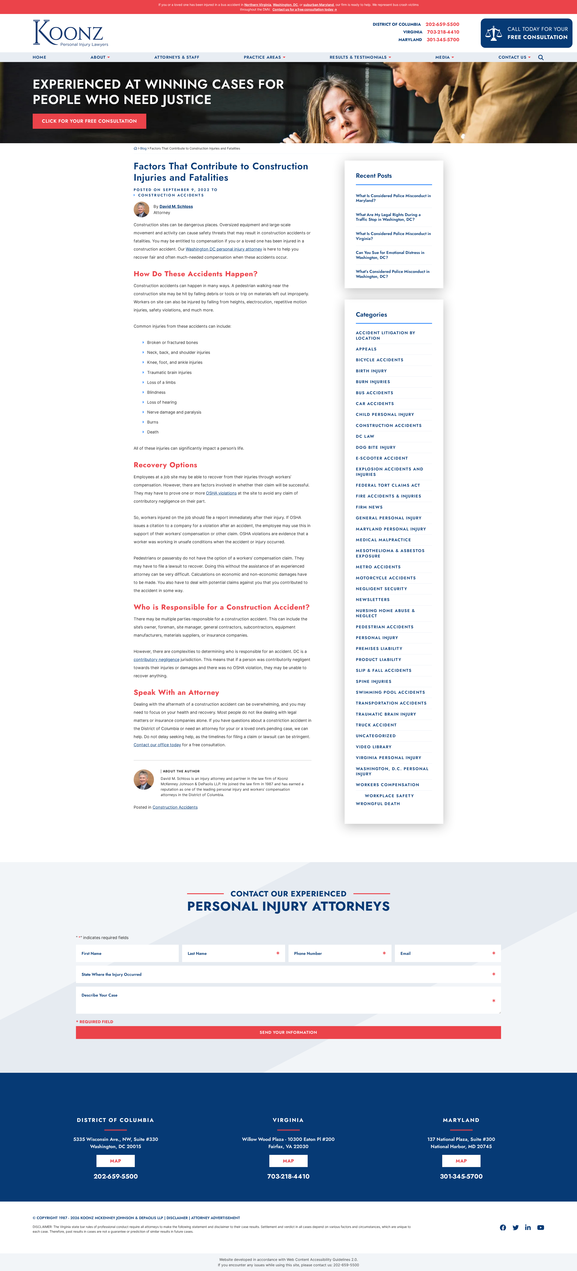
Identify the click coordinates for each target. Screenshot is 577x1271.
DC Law (365, 436)
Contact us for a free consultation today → (304, 9)
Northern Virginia (257, 5)
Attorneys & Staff (176, 57)
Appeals (366, 349)
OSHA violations (221, 493)
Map (115, 1161)
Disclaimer (177, 1217)
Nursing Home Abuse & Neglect (385, 613)
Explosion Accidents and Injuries (390, 471)
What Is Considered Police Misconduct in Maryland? (393, 198)
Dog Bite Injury (376, 447)
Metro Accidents (378, 567)
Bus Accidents (375, 393)
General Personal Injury (389, 518)
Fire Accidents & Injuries (388, 496)
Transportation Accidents (391, 703)
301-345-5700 (443, 40)
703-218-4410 (443, 32)
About (98, 57)
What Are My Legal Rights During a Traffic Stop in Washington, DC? (388, 217)
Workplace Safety (389, 796)
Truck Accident (376, 725)
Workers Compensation (387, 785)
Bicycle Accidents (380, 360)
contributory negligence (156, 659)
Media (442, 57)
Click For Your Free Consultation (89, 121)
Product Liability (378, 660)
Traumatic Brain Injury (386, 714)
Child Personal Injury (385, 414)
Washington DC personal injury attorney (224, 249)
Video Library (374, 747)
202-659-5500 (442, 24)
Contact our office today (157, 744)
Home (39, 57)
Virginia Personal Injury (388, 758)
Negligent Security (381, 589)
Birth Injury (371, 371)
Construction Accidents (171, 195)
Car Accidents (375, 404)
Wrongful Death (378, 803)
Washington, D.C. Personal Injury (392, 771)
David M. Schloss (176, 206)
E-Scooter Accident (382, 458)
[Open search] (540, 57)
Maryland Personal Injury (391, 529)
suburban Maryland (318, 5)
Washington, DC (285, 5)
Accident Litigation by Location (385, 335)
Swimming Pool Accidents (390, 692)
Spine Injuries (374, 681)
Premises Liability (379, 649)
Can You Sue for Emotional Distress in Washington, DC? (390, 255)
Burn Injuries (373, 382)
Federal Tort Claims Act (388, 485)
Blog (143, 148)
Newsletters (373, 600)
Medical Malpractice (383, 540)
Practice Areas (262, 57)
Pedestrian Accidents (385, 627)
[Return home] (135, 148)
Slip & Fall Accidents (384, 670)
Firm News (369, 507)
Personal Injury (377, 638)
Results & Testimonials (358, 57)
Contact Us (513, 57)
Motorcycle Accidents (386, 578)
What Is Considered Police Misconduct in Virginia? (393, 236)
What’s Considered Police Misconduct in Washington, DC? (393, 274)
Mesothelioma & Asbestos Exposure (390, 553)
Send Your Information (288, 1032)
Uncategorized (376, 736)
